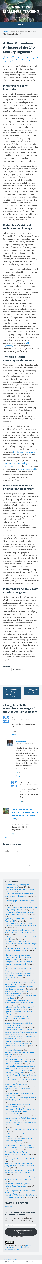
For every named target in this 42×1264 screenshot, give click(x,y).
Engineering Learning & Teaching (21, 9)
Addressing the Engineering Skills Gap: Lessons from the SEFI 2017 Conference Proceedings (18, 1025)
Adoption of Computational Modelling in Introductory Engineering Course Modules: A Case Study (20, 1002)
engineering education (10, 61)
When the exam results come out (16, 1116)
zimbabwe (30, 61)
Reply (14, 734)
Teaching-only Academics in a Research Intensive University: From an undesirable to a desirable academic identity (21, 1032)
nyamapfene (21, 741)
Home (5, 32)
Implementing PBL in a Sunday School (33, 691)
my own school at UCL (27, 469)
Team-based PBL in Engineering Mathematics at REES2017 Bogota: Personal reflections (11, 693)
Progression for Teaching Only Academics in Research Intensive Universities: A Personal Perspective (20, 1111)
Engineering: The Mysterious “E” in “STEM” (20, 1159)
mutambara (22, 61)
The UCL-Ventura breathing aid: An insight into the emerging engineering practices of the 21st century (20, 982)
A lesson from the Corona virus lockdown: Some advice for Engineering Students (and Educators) (19, 975)
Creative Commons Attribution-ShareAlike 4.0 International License (18, 1247)
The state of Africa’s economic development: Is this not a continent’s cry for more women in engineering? (21, 1147)
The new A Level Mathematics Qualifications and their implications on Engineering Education (20, 1039)
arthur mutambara (30, 59)
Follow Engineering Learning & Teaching (21, 1232)
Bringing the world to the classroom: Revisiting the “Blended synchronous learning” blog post (18, 957)
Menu (21, 24)
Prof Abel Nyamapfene (27, 57)
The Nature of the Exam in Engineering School (21, 1129)
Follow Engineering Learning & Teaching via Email (20, 1213)
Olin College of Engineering (24, 452)
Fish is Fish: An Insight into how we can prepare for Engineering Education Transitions (18, 1141)
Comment (32, 866)
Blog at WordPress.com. (10, 1259)
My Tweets (8, 1207)
